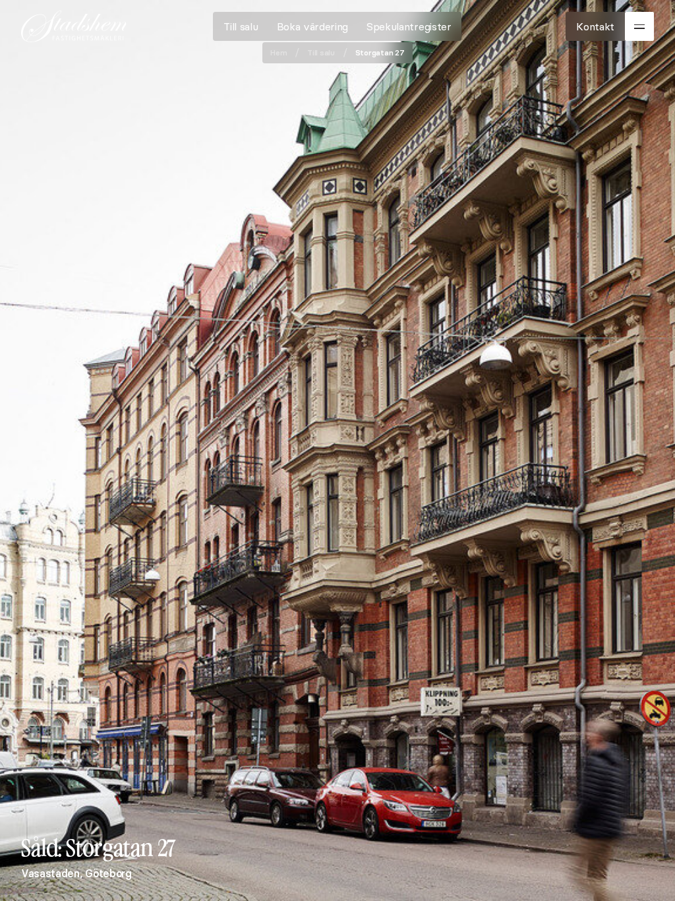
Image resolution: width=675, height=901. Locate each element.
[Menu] (639, 26)
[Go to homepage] (74, 26)
